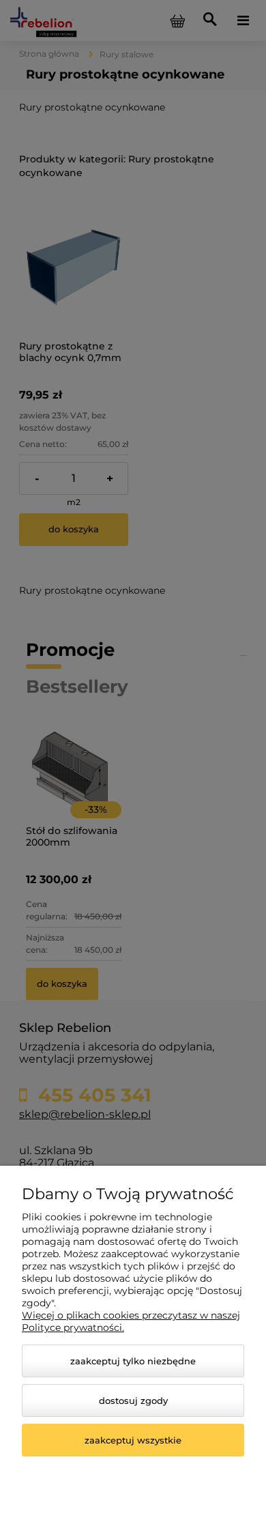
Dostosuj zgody (133, 1400)
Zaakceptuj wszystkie (133, 1440)
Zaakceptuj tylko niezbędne (133, 1360)
